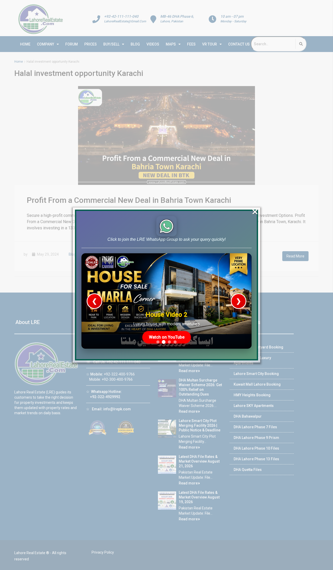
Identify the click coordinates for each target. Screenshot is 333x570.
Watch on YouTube (166, 337)
